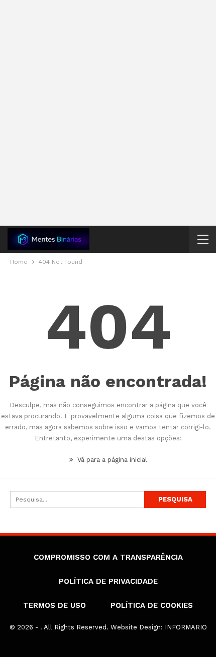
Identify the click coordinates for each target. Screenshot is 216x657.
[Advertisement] (108, 113)
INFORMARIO (186, 627)
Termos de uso (54, 605)
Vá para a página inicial (111, 459)
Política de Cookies (152, 605)
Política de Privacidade (108, 581)
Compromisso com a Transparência (108, 557)
